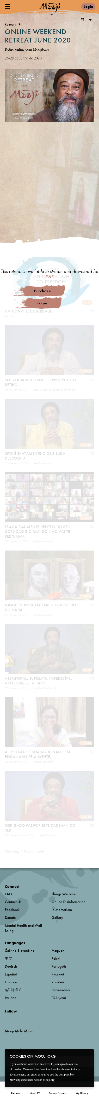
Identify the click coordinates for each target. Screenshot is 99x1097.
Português (59, 966)
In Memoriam (61, 909)
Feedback (12, 909)
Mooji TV (35, 1093)
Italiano (10, 997)
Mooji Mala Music (19, 1031)
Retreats (15, 1093)
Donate (10, 917)
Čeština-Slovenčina (19, 950)
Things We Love (63, 893)
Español (11, 974)
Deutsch (11, 966)
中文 (8, 958)
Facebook (6, 1019)
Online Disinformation (68, 901)
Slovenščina (60, 989)
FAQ (8, 893)
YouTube (15, 1019)
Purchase (42, 290)
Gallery (57, 917)
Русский (57, 974)
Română (57, 982)
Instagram (25, 1019)
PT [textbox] (82, 19)
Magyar (57, 950)
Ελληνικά (58, 997)
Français (11, 982)
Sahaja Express (57, 1093)
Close (87, 1056)
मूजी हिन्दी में (13, 989)
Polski (55, 958)
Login (88, 6)
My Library (81, 1093)
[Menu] (7, 6)
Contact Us (13, 901)
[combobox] (85, 20)
